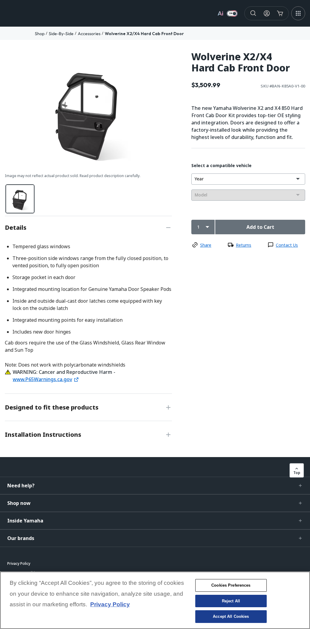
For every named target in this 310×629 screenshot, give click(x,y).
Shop (40, 33)
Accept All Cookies (231, 616)
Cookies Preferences (230, 585)
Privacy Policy (110, 604)
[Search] (253, 13)
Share (205, 245)
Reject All (231, 601)
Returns (243, 245)
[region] (155, 600)
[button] (155, 485)
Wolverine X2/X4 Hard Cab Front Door (144, 33)
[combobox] (248, 179)
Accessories (89, 33)
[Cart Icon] (280, 13)
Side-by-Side (61, 33)
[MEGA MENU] (298, 13)
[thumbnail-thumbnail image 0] (20, 198)
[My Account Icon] (266, 13)
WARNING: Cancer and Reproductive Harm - (64, 372)
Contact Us (287, 245)
